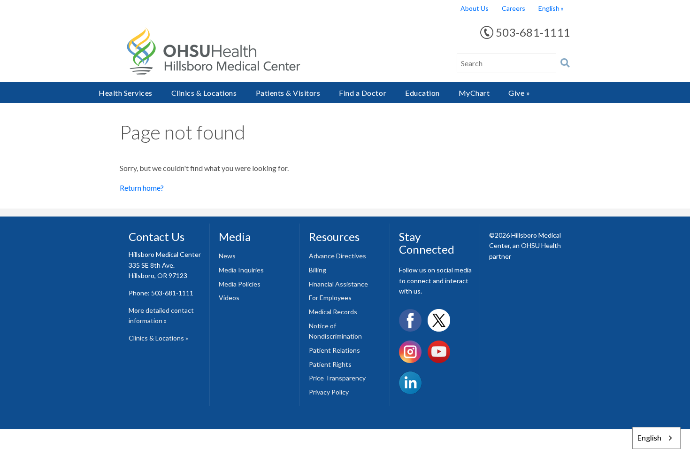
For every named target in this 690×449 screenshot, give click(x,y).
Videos (229, 298)
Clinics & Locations (204, 92)
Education (422, 92)
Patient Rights (330, 364)
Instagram (410, 352)
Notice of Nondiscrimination (335, 331)
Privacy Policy (329, 392)
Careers (513, 8)
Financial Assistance (338, 284)
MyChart (474, 92)
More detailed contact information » (161, 315)
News (227, 256)
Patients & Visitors (288, 92)
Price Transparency (337, 378)
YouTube (439, 352)
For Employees (330, 298)
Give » (519, 92)
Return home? (142, 187)
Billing (317, 270)
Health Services (126, 92)
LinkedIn (410, 383)
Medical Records (333, 312)
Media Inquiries (241, 270)
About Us (474, 8)
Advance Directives (337, 256)
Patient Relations (334, 350)
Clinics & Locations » (158, 338)
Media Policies (240, 284)
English (549, 8)
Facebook (410, 320)
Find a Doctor (362, 92)
